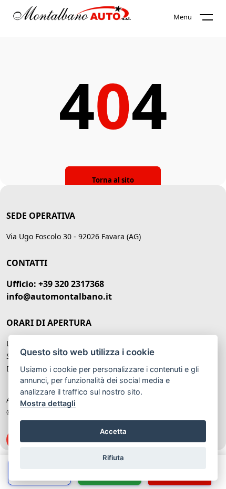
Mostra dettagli (48, 403)
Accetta (113, 431)
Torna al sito (113, 180)
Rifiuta (113, 457)
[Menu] (213, 19)
